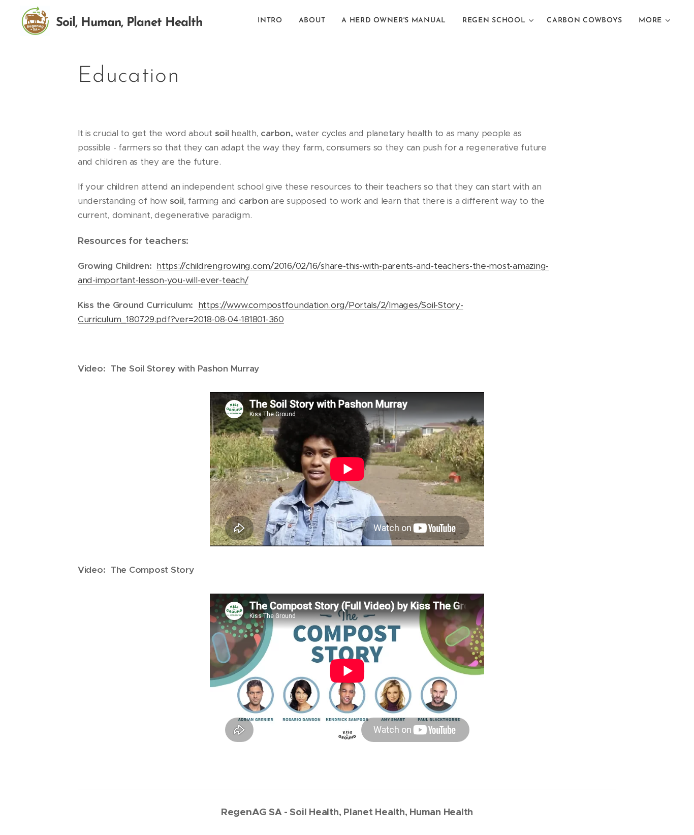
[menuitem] (273, 21)
